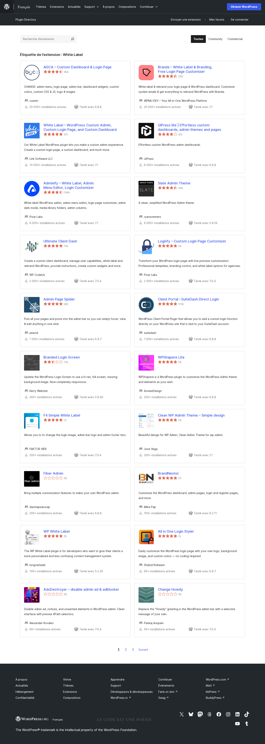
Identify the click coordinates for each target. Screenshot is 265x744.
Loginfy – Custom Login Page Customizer (192, 241)
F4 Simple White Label (61, 415)
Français (58, 719)
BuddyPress (215, 697)
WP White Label (56, 531)
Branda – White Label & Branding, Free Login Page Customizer (185, 69)
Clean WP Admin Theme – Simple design (191, 415)
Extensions (70, 691)
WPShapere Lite (171, 357)
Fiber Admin (53, 473)
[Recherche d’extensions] (72, 39)
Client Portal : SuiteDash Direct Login (188, 299)
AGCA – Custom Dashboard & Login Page (77, 67)
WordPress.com (217, 679)
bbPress (213, 691)
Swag (163, 697)
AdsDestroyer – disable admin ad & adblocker (81, 589)
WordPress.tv (121, 697)
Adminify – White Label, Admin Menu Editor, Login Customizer (68, 185)
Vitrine (67, 679)
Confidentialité (25, 697)
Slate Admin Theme (174, 183)
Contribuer (165, 679)
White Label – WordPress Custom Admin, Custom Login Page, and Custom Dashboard (80, 127)
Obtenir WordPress (244, 6)
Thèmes (68, 685)
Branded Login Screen (61, 357)
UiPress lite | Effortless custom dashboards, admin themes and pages (189, 127)
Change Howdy (170, 589)
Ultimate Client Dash (60, 241)
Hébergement (25, 691)
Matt (210, 685)
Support (116, 685)
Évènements (166, 685)
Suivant (143, 649)
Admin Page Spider (59, 299)
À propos (21, 679)
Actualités (22, 685)
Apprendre (118, 679)
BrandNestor (168, 473)
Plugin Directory (26, 19)
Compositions (72, 697)
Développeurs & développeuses (132, 691)
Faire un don (168, 691)
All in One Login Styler (176, 531)
